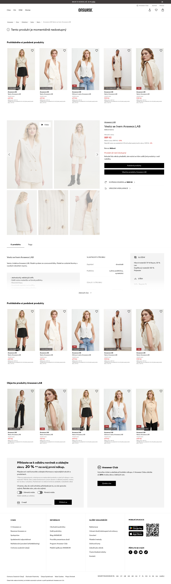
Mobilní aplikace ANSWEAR (60, 548)
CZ (125, 576)
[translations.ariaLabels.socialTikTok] (146, 552)
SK (153, 576)
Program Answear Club (58, 544)
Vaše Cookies (59, 576)
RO (146, 576)
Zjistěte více (106, 483)
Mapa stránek (70, 576)
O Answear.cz (16, 527)
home (27, 10)
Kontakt (92, 556)
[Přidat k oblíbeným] (32, 50)
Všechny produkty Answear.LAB (134, 172)
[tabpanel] (85, 271)
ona (9, 10)
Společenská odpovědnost (21, 539)
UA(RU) (161, 576)
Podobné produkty (134, 166)
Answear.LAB (110, 122)
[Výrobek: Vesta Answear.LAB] (21, 69)
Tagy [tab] (30, 244)
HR (133, 576)
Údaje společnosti (47, 576)
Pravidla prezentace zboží (60, 539)
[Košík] (162, 10)
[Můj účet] (149, 10)
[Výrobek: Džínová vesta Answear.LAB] (85, 69)
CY (121, 576)
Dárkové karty (94, 544)
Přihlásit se (63, 502)
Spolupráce (15, 535)
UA (157, 576)
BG (117, 576)
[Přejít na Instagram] (135, 552)
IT (139, 576)
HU (136, 576)
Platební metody (95, 539)
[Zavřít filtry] (162, 2)
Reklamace (93, 527)
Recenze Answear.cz (18, 531)
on (14, 10)
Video (46, 125)
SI (149, 576)
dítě (20, 10)
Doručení (92, 535)
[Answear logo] (85, 10)
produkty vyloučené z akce (64, 481)
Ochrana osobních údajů (20, 548)
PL (143, 576)
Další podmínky (56, 531)
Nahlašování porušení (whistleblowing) (25, 544)
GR (129, 576)
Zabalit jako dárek (96, 548)
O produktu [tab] (16, 244)
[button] (30, 154)
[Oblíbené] (156, 10)
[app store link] (136, 533)
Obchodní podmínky (57, 527)
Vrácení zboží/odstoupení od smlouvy (103, 531)
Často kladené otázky (97, 552)
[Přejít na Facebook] (130, 552)
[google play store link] (136, 528)
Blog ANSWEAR (56, 535)
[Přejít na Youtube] (141, 552)
